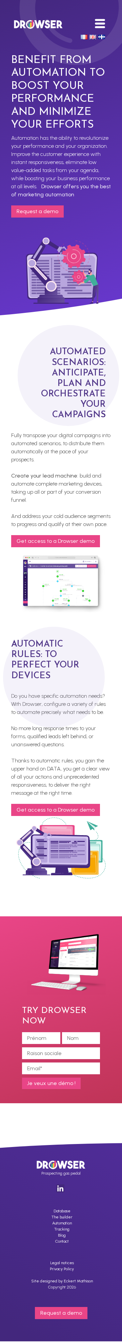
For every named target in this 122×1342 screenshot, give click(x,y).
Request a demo (37, 211)
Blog (62, 1235)
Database (62, 1211)
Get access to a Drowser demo (56, 541)
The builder (62, 1217)
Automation (62, 1223)
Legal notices (62, 1263)
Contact (62, 1241)
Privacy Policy (62, 1269)
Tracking (61, 1229)
